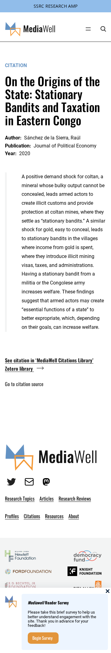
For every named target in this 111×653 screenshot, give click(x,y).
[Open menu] (88, 29)
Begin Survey (42, 638)
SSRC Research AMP (56, 6)
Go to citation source (24, 384)
